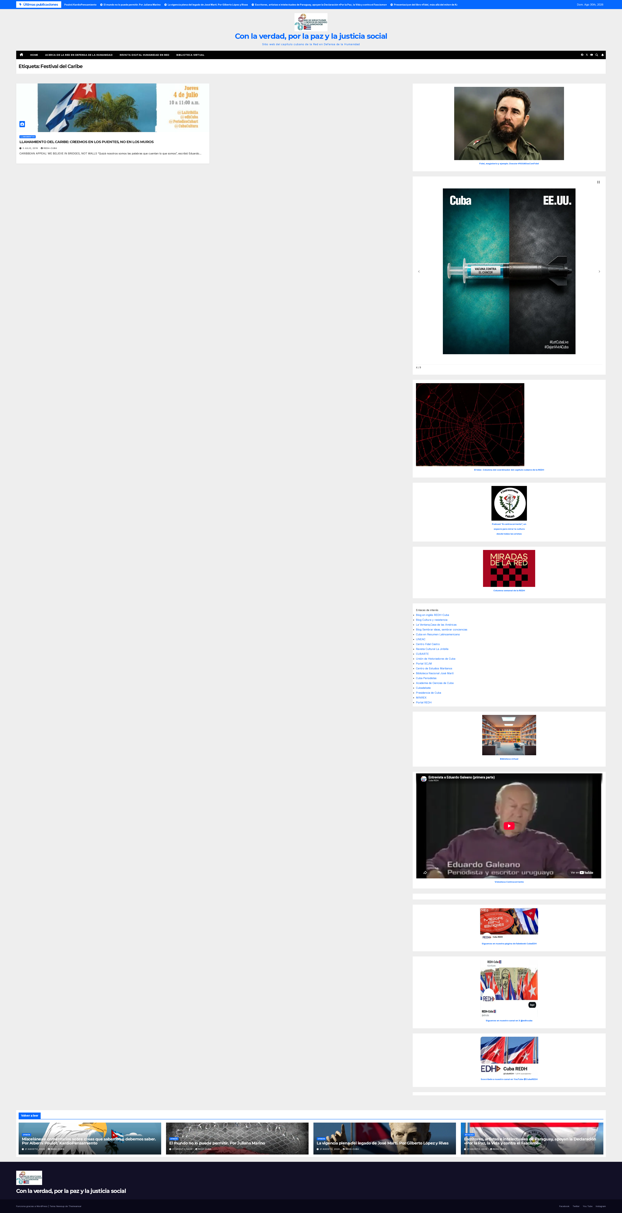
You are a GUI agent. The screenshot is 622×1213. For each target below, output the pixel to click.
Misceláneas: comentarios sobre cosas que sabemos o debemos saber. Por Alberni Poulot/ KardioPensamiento (89, 1141)
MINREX (421, 697)
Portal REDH (424, 702)
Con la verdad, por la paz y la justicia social (311, 36)
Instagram (601, 1206)
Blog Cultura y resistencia (431, 619)
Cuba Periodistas (426, 678)
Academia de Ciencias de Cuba (435, 683)
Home (34, 54)
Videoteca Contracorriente (509, 882)
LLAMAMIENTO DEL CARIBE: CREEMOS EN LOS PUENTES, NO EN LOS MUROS (86, 142)
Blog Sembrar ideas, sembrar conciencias (441, 629)
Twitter (576, 1206)
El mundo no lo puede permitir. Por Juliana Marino (217, 1143)
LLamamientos (27, 137)
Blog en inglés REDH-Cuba (432, 615)
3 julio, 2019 (31, 148)
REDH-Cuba (50, 148)
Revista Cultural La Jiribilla (432, 649)
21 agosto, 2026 (35, 1149)
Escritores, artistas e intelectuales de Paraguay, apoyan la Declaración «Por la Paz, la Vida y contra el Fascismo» (530, 1141)
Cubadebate (423, 687)
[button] (596, 55)
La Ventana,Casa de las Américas (436, 624)
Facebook (564, 1206)
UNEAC (420, 639)
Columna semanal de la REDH (509, 590)
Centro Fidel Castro (428, 644)
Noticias (469, 1135)
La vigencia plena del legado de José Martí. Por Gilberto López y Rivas (382, 1143)
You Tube (588, 1206)
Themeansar (75, 1206)
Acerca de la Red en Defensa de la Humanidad (79, 54)
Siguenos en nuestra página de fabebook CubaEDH (509, 943)
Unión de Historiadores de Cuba (435, 658)
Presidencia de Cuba (428, 692)
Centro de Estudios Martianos (434, 668)
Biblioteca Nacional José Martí (435, 673)
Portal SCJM (424, 663)
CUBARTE (422, 653)
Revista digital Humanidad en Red (144, 54)
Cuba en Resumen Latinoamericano (438, 634)
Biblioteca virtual (190, 54)
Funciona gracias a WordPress (32, 1206)
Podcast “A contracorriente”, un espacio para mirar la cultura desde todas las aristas (509, 529)
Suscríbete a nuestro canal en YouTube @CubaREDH (509, 1079)
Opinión (26, 1135)
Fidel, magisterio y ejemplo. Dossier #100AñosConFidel (509, 163)
